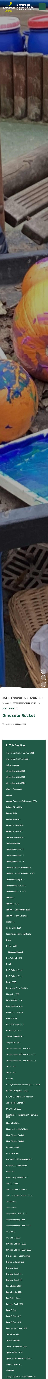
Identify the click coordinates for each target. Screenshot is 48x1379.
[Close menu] (42, 6)
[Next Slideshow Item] (43, 671)
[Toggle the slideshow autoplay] (43, 684)
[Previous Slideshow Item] (43, 677)
